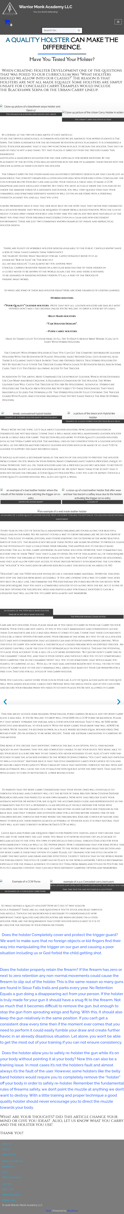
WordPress (72, 1211)
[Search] (79, 30)
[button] (5, 701)
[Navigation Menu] (118, 21)
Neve (48, 1211)
